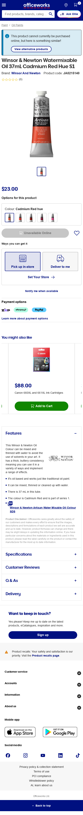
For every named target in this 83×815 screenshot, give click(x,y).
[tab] (41, 433)
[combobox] (28, 14)
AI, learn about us (41, 785)
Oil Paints (17, 25)
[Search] (51, 14)
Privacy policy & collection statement (41, 767)
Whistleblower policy (41, 780)
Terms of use (41, 771)
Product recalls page (45, 655)
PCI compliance (41, 776)
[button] (4, 5)
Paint (5, 25)
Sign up (43, 635)
